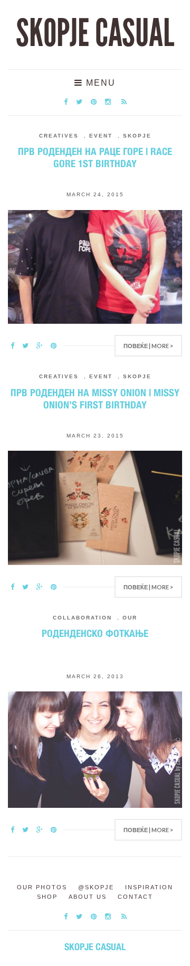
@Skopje (96, 887)
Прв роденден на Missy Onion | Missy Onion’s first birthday (95, 399)
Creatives (59, 136)
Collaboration (82, 618)
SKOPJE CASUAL (95, 33)
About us (88, 897)
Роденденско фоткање (95, 633)
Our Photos (42, 887)
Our (129, 618)
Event (100, 136)
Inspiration (149, 887)
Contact (135, 897)
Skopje (137, 136)
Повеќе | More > (148, 345)
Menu (99, 82)
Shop (47, 897)
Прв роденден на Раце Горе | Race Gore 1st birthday (95, 157)
